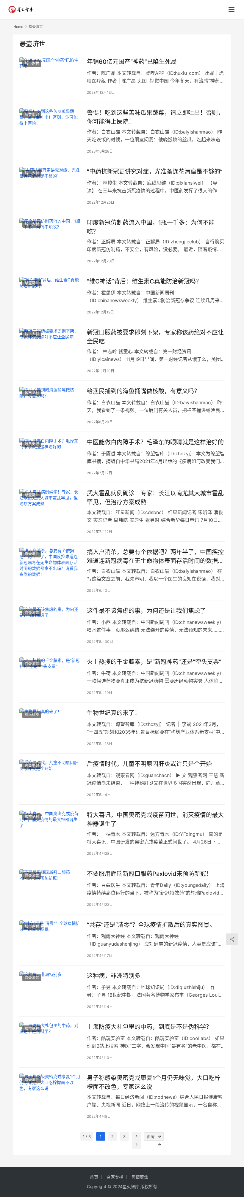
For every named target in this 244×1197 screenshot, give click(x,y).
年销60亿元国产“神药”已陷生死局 (132, 61)
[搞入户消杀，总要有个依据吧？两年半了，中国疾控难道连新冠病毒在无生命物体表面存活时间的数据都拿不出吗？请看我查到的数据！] (50, 567)
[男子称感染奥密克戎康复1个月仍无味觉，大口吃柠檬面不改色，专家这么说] (50, 1093)
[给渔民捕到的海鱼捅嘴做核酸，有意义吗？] (50, 406)
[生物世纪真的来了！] (50, 727)
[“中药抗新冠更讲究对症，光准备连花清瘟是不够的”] (50, 186)
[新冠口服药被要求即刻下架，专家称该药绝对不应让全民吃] (50, 347)
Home (18, 26)
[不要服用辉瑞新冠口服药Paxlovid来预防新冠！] (50, 888)
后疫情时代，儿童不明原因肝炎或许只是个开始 (149, 764)
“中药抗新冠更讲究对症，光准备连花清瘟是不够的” (155, 171)
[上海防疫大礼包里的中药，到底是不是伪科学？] (50, 1041)
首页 (94, 1176)
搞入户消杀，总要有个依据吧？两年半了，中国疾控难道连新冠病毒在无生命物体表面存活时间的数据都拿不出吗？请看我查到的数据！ (155, 556)
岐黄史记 (32, 114)
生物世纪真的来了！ (113, 712)
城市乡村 (32, 63)
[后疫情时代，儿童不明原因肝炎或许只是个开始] (50, 779)
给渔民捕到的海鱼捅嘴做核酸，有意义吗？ (143, 391)
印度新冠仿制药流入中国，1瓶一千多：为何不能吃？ (151, 227)
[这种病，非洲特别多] (50, 990)
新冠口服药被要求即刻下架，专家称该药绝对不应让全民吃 (155, 337)
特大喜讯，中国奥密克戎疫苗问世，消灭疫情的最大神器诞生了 (155, 819)
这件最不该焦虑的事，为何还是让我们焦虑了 (146, 610)
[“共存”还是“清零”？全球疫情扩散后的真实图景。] (50, 939)
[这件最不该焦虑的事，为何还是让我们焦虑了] (50, 625)
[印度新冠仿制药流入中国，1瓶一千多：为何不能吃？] (50, 237)
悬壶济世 (32, 283)
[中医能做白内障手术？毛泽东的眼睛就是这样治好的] (50, 457)
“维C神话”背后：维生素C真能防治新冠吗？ (144, 281)
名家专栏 (115, 1176)
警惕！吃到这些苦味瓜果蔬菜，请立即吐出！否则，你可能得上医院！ (155, 117)
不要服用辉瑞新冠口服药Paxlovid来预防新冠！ (149, 873)
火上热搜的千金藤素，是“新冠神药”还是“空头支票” (154, 661)
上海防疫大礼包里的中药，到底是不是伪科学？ (149, 1026)
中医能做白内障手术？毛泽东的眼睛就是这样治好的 (155, 442)
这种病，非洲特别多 (113, 975)
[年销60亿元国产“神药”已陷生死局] (50, 76)
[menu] (231, 9)
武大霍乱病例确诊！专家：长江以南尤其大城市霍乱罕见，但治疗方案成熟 (155, 497)
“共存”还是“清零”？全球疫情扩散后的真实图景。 (151, 924)
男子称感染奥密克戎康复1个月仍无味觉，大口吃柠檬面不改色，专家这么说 (153, 1082)
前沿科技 (32, 714)
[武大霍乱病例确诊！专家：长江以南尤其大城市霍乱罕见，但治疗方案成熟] (50, 508)
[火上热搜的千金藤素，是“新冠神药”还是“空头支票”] (50, 676)
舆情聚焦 (140, 1176)
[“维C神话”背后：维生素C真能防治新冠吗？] (50, 296)
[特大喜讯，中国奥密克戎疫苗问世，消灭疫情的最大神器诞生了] (50, 830)
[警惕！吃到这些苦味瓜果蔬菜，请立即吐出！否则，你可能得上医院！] (50, 127)
